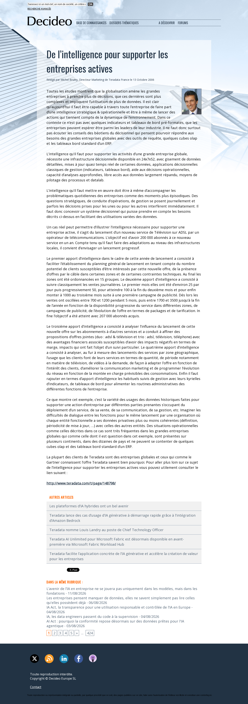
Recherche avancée (39, 8)
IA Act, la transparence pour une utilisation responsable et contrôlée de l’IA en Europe (118, 607)
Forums (183, 23)
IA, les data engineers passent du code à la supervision (92, 616)
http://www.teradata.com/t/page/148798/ (81, 483)
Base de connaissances (91, 23)
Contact (35, 687)
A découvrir (167, 23)
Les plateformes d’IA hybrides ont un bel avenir (88, 506)
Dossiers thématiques (124, 23)
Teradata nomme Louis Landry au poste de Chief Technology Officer (106, 529)
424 (90, 633)
